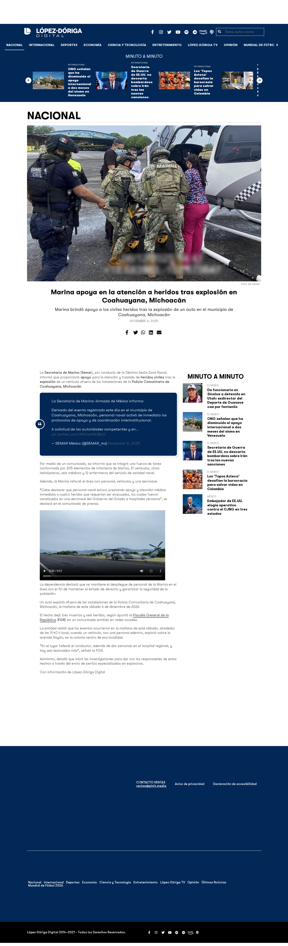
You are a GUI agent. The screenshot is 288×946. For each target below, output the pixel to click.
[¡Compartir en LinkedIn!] (151, 332)
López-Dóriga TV (202, 45)
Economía (92, 45)
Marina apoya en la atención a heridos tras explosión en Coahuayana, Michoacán (144, 296)
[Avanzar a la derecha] (277, 45)
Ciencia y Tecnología (127, 45)
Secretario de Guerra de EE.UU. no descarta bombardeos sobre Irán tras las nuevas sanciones (142, 82)
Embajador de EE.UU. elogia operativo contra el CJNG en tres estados (227, 507)
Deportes (69, 45)
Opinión (230, 45)
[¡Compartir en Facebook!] (126, 332)
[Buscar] (283, 45)
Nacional (14, 45)
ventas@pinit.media (151, 786)
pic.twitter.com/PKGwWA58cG (79, 434)
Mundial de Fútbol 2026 (264, 45)
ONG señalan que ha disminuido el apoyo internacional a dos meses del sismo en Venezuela (79, 82)
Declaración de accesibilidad (235, 784)
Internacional (41, 45)
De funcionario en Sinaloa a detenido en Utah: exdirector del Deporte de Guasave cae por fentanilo (226, 398)
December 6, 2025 (124, 443)
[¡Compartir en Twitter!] (135, 332)
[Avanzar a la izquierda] (28, 80)
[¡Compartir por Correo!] (159, 332)
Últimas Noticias (214, 882)
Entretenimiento (167, 45)
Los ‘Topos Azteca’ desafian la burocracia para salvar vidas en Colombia (204, 82)
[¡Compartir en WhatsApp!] (143, 332)
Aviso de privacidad (189, 784)
